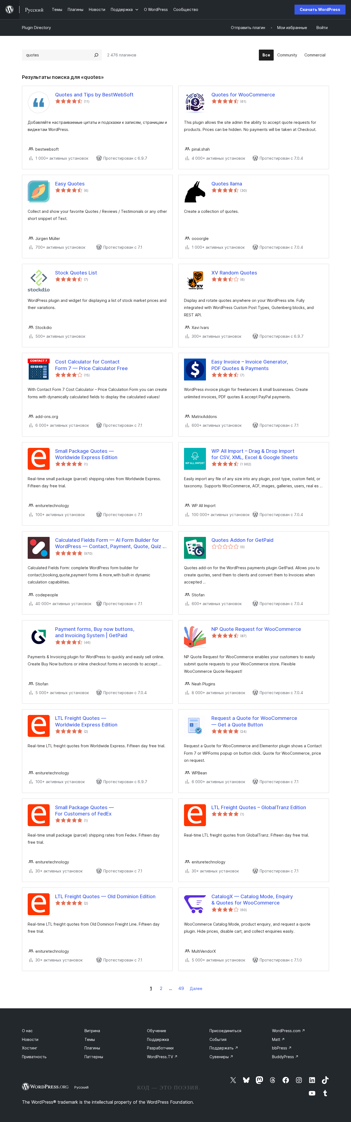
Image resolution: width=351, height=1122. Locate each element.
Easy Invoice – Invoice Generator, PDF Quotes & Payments (249, 365)
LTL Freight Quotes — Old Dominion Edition (105, 896)
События (218, 1039)
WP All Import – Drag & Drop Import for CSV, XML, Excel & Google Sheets (254, 454)
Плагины (92, 1048)
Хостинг (29, 1048)
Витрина (92, 1030)
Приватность (34, 1056)
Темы (89, 1039)
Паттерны (93, 1056)
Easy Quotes (70, 184)
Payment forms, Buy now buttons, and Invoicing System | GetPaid (94, 632)
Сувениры (221, 1056)
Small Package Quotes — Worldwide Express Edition (86, 454)
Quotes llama (226, 184)
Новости (30, 1039)
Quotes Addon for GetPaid (242, 540)
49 (181, 988)
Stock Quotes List (76, 273)
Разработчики (160, 1048)
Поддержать (224, 1048)
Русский (81, 1087)
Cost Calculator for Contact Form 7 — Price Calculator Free (91, 365)
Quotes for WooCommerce (243, 95)
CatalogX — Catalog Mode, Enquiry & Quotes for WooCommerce (252, 900)
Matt (278, 1039)
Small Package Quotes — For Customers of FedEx (84, 811)
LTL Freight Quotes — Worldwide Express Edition (86, 721)
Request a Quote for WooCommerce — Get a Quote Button (254, 721)
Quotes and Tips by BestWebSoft (94, 95)
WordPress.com (288, 1030)
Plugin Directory (36, 27)
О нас (27, 1030)
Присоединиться (225, 1030)
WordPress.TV (162, 1056)
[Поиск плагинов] (96, 55)
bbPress (282, 1048)
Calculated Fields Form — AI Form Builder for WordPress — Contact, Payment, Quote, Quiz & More (110, 543)
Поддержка (158, 1039)
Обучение (156, 1030)
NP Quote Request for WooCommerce (256, 629)
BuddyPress (285, 1056)
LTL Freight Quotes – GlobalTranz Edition (258, 807)
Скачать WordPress (320, 9)
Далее (196, 988)
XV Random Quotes (234, 273)
